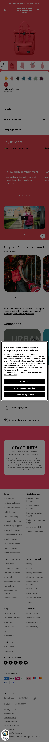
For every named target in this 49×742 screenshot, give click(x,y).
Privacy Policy (32, 372)
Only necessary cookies (24, 388)
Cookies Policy (10, 375)
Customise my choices (24, 395)
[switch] (5, 738)
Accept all (24, 381)
